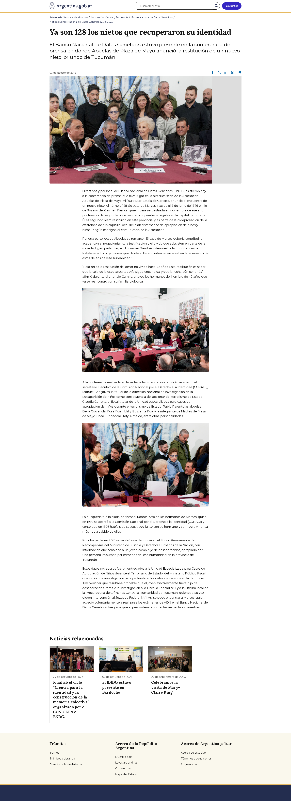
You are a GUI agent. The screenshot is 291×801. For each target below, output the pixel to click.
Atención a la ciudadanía (66, 764)
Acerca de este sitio (193, 752)
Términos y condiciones (196, 758)
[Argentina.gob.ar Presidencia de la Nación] (71, 6)
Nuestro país (123, 756)
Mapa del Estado (126, 774)
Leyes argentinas (126, 762)
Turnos (54, 752)
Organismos (123, 768)
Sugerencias (189, 764)
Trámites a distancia (62, 758)
